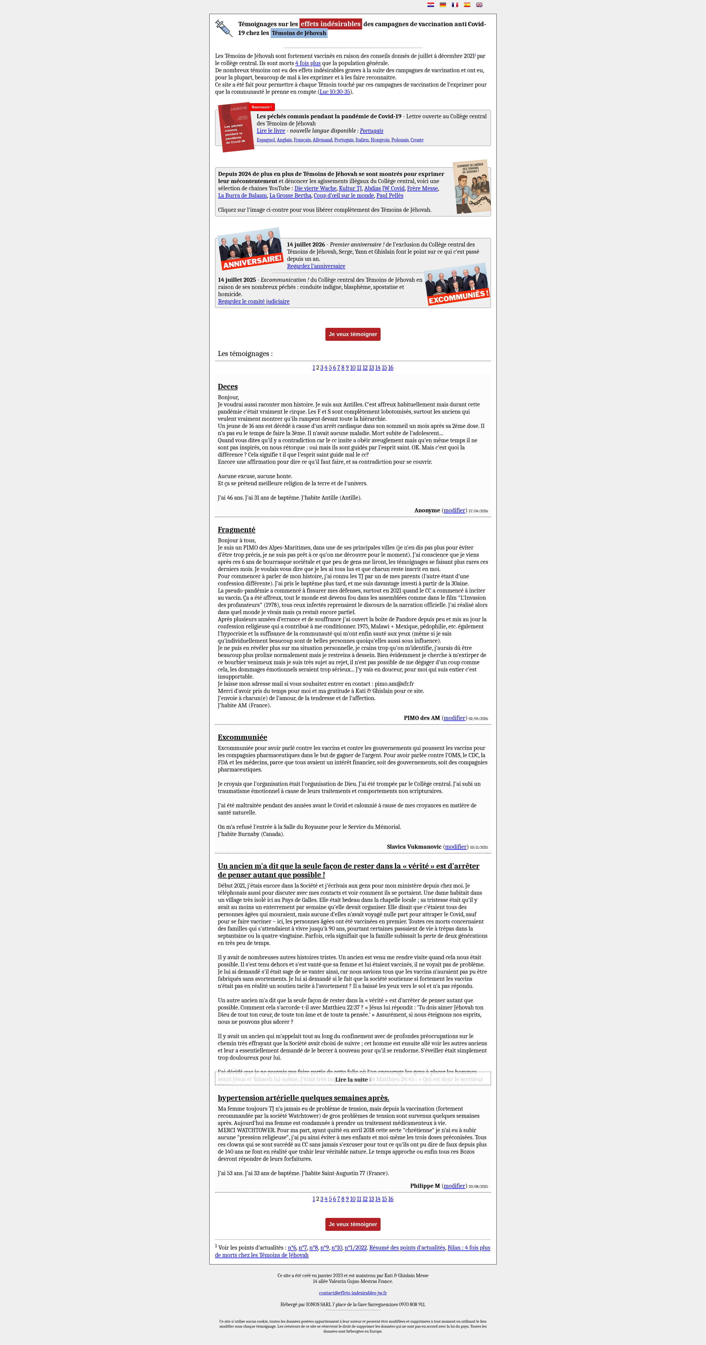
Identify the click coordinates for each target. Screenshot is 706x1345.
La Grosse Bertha (290, 195)
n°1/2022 (356, 1248)
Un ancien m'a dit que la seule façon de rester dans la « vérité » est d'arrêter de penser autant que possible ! (349, 870)
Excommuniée (242, 737)
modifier (454, 510)
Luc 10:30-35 (335, 91)
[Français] (455, 4)
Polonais (400, 140)
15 (384, 367)
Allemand (322, 140)
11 (359, 367)
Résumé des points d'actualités (407, 1248)
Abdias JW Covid (384, 188)
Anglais (284, 140)
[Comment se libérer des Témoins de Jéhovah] (472, 186)
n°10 (336, 1248)
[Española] (467, 4)
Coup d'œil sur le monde (344, 195)
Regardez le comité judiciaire (254, 301)
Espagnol (266, 140)
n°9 (324, 1248)
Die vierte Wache (315, 188)
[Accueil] (224, 28)
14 (378, 367)
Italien (362, 140)
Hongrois (380, 140)
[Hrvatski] (430, 4)
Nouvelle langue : (274, 107)
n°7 (303, 1248)
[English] (479, 4)
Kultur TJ (350, 188)
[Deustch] (443, 4)
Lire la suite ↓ (353, 1079)
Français (302, 140)
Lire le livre (271, 130)
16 (390, 367)
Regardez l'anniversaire (316, 266)
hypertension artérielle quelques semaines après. (303, 1098)
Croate (417, 140)
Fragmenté (236, 529)
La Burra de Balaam (242, 195)
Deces (228, 386)
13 (371, 367)
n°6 (292, 1248)
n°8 (313, 1248)
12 (365, 367)
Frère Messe (422, 188)
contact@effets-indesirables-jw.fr (353, 1293)
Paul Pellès (389, 195)
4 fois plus (308, 63)
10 (352, 367)
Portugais (371, 130)
